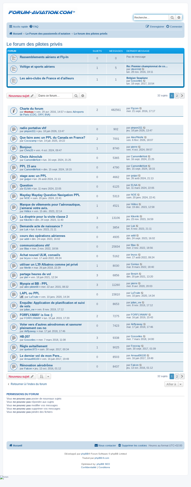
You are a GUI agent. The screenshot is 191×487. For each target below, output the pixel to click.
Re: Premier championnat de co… (147, 66)
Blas (26, 248)
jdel (26, 277)
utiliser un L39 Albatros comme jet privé (49, 264)
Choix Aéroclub (31, 156)
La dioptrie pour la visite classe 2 (44, 216)
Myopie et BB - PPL (34, 283)
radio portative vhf (33, 128)
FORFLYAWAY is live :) (36, 315)
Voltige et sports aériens (37, 66)
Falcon (28, 368)
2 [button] (177, 96)
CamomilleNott (32, 159)
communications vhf (34, 245)
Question (26, 185)
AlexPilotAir (137, 137)
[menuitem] (33, 26)
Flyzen (135, 108)
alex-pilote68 (31, 286)
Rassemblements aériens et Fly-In (44, 57)
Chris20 (28, 150)
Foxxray (135, 345)
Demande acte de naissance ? (41, 226)
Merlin (27, 267)
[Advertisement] (95, 427)
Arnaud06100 (31, 358)
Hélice (27, 211)
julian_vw (29, 309)
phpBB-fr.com (102, 458)
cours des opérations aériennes (42, 236)
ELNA (27, 188)
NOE (27, 198)
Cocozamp (30, 140)
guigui (27, 179)
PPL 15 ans (28, 166)
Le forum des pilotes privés (34, 44)
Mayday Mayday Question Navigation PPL (50, 195)
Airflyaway (30, 331)
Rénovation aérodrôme (36, 365)
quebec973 (30, 349)
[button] (182, 95)
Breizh (134, 273)
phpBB (85, 453)
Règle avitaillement (33, 346)
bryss (27, 258)
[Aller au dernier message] (140, 108)
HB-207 (25, 336)
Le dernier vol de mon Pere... (41, 355)
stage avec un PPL (33, 176)
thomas (29, 111)
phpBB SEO (103, 464)
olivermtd (136, 69)
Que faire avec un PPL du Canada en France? (52, 137)
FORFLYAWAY (32, 318)
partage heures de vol (35, 274)
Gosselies (136, 80)
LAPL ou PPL (29, 293)
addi (26, 239)
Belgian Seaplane (137, 78)
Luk (26, 229)
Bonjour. (26, 147)
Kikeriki (28, 219)
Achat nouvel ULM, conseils (40, 255)
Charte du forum (31, 108)
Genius (135, 264)
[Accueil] (43, 11)
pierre (134, 146)
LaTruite (33, 296)
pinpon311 (30, 131)
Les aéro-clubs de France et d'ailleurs (47, 78)
